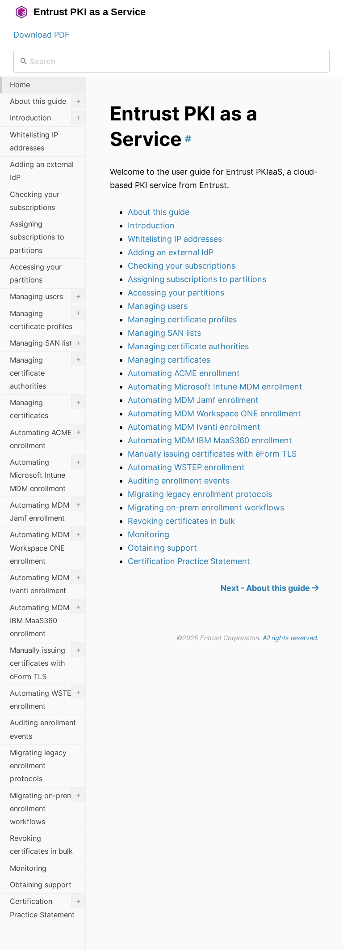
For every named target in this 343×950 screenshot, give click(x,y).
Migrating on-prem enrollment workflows (206, 507)
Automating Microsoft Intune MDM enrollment (215, 386)
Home (20, 84)
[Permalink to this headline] (187, 138)
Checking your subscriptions (181, 265)
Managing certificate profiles (182, 319)
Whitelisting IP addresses (175, 239)
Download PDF (41, 34)
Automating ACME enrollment (184, 373)
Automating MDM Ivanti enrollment (194, 427)
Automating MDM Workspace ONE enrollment (214, 413)
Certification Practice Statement (189, 561)
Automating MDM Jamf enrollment (193, 400)
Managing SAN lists (164, 333)
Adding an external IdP (170, 252)
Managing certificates (169, 359)
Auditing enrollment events (179, 480)
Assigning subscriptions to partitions (197, 279)
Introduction (151, 225)
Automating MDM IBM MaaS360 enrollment (210, 440)
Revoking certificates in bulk (181, 521)
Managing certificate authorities (188, 346)
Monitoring (148, 534)
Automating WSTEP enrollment (186, 467)
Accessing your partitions (176, 292)
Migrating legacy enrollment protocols (200, 494)
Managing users (158, 306)
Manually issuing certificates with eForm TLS (212, 453)
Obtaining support (162, 547)
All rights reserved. (291, 638)
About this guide (158, 212)
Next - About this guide (266, 588)
